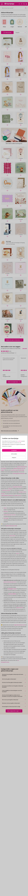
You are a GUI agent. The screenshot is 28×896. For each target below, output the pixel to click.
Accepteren (14, 450)
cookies (19, 441)
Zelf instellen (14, 454)
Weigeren (14, 457)
